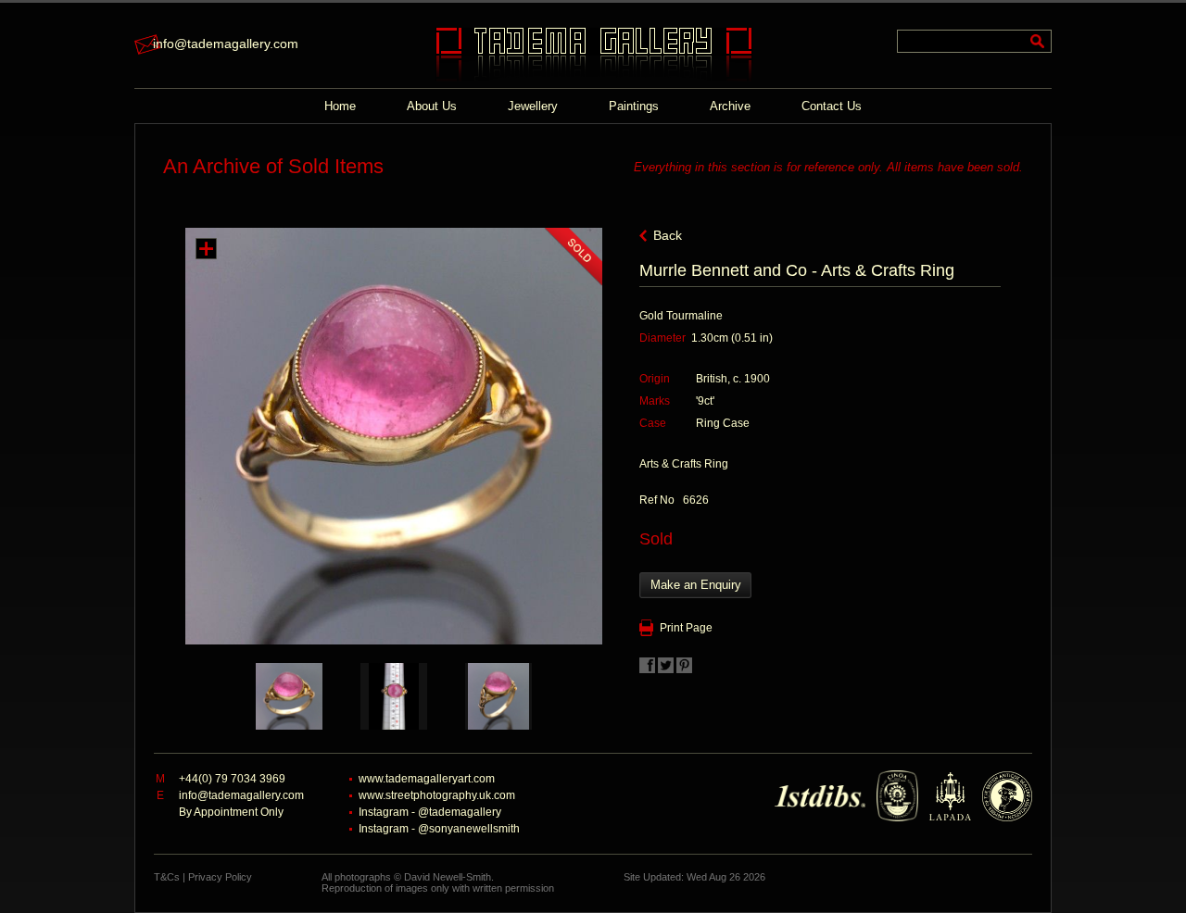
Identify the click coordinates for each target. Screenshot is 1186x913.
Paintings (634, 106)
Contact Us (831, 106)
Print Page (686, 627)
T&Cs (167, 876)
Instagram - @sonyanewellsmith (439, 828)
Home (340, 106)
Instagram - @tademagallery (430, 812)
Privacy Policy (220, 876)
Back (667, 235)
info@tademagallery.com (225, 43)
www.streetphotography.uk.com (437, 795)
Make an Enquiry (695, 585)
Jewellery (533, 106)
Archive (730, 106)
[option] (289, 696)
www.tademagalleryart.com (427, 778)
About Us (432, 106)
